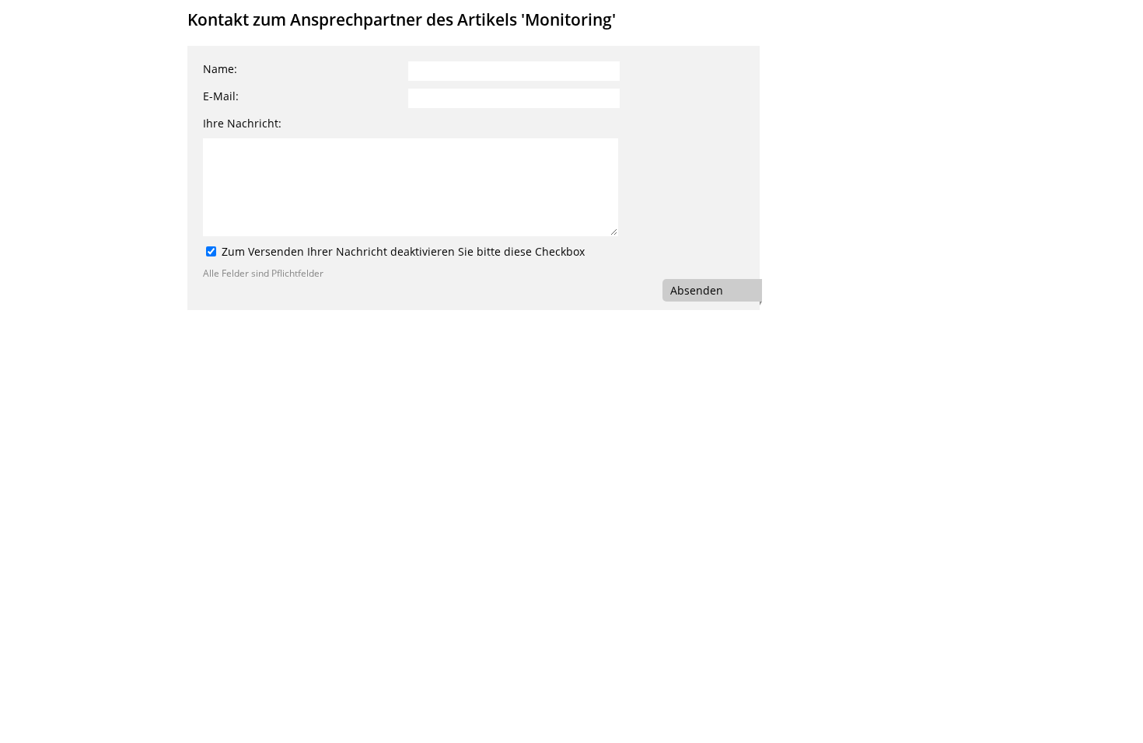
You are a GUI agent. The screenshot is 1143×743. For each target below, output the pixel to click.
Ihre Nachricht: (242, 123)
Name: (220, 68)
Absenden (696, 290)
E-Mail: (221, 96)
